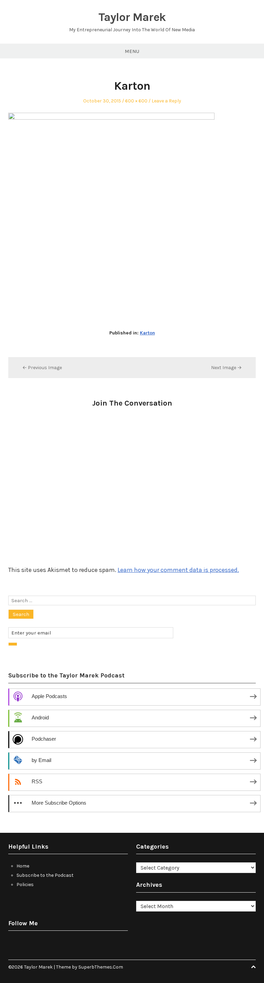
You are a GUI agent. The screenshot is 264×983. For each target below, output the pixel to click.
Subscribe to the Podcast (45, 875)
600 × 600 (136, 101)
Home (22, 866)
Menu (132, 51)
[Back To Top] (253, 967)
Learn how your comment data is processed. (178, 570)
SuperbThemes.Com (100, 967)
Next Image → (226, 368)
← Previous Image (42, 368)
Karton (147, 333)
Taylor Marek (132, 17)
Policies (25, 884)
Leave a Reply (166, 101)
